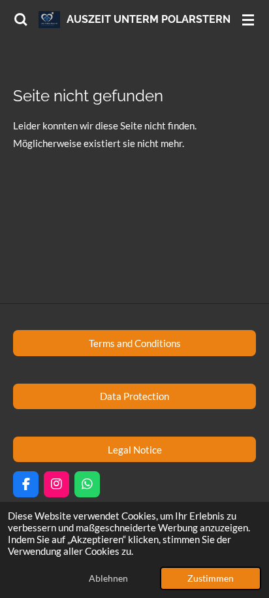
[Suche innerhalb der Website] (21, 20)
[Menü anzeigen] (248, 20)
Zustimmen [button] (210, 578)
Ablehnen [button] (108, 578)
